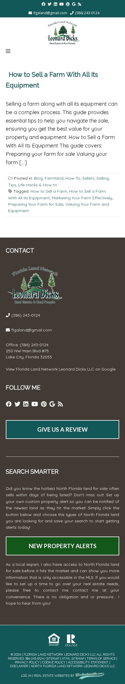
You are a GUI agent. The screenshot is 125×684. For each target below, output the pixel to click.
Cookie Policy (53, 662)
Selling (103, 178)
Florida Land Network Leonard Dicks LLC (55, 369)
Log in (26, 676)
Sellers (88, 178)
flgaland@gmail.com (50, 12)
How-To (72, 178)
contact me (85, 590)
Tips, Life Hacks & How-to (32, 184)
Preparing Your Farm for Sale (35, 204)
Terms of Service (101, 658)
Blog (38, 178)
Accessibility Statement (88, 662)
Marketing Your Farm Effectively (82, 197)
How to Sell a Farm (49, 191)
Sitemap (52, 658)
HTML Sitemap (73, 658)
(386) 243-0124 (87, 12)
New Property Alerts (63, 545)
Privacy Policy (27, 662)
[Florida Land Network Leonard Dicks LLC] (62, 32)
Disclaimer (19, 666)
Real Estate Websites (51, 676)
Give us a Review (62, 429)
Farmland (54, 178)
